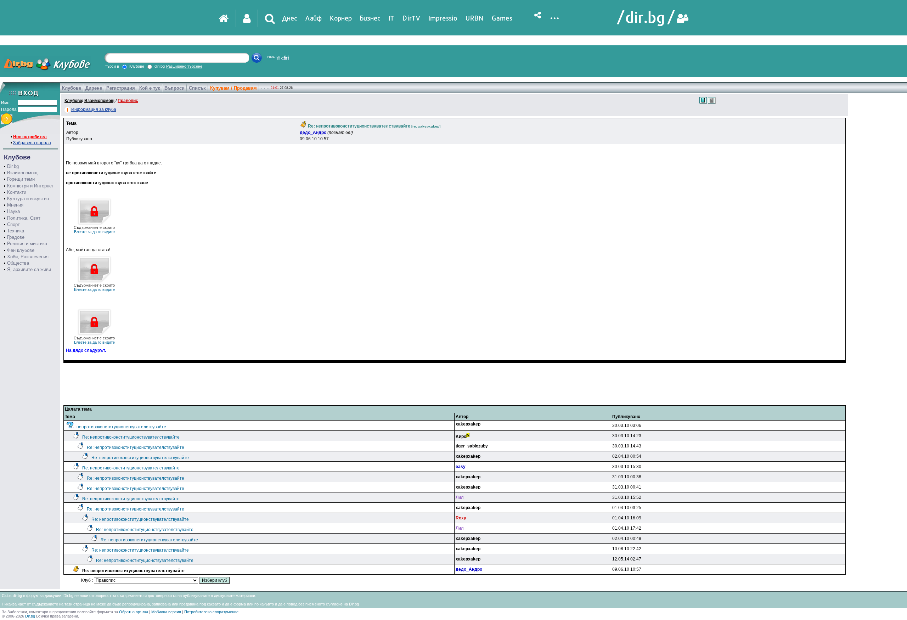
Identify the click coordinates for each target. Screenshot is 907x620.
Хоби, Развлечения (28, 256)
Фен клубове (20, 250)
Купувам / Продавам (233, 88)
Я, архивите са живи (29, 269)
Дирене (93, 88)
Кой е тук (149, 88)
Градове (15, 237)
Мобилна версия (166, 612)
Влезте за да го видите (94, 229)
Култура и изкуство (28, 198)
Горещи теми (21, 179)
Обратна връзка (133, 612)
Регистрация (120, 88)
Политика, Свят (23, 218)
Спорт (13, 224)
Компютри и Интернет (30, 185)
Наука (13, 211)
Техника (15, 230)
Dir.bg (13, 166)
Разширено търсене (184, 66)
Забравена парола (32, 142)
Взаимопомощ (22, 172)
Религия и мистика (27, 243)
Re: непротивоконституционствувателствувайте (131, 437)
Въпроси (174, 88)
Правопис (128, 100)
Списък (197, 88)
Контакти (16, 192)
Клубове (71, 88)
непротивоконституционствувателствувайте (121, 426)
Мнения (15, 205)
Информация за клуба (93, 109)
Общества (18, 263)
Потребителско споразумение (211, 612)
